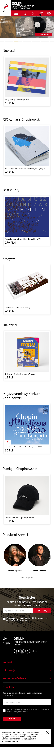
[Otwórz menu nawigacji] (16, 13)
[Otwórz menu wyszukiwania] (24, 13)
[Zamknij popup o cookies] (47, 732)
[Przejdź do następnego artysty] (49, 557)
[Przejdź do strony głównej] (5, 8)
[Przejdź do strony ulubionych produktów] (32, 13)
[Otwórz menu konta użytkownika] (49, 13)
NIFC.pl (35, 651)
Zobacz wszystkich (27, 577)
